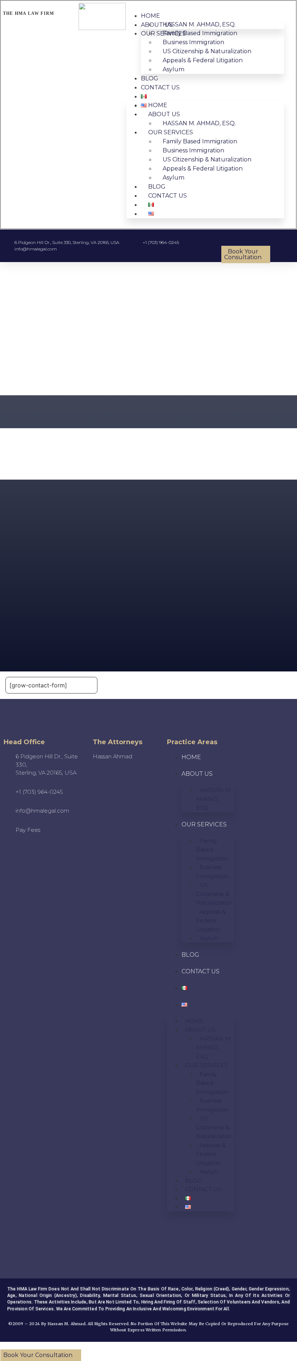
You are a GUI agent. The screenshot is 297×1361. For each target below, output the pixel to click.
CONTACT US (160, 87)
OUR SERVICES (204, 824)
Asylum (173, 69)
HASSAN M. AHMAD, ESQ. (213, 799)
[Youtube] (16, 1222)
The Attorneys (117, 742)
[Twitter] (56, 1222)
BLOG (149, 78)
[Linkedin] (46, 1240)
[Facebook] (26, 1240)
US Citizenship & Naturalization (214, 893)
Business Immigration (212, 872)
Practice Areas (192, 742)
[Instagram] (36, 1222)
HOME (150, 15)
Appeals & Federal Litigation (203, 60)
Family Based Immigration (212, 849)
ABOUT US (197, 773)
